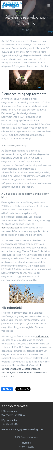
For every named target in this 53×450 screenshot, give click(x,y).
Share (8, 389)
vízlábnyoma (41, 336)
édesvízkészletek (10, 227)
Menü (49, 5)
